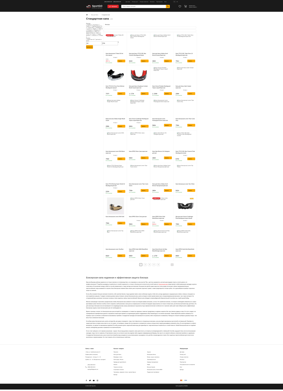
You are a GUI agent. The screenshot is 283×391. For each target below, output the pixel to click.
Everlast (95, 24)
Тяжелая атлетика (118, 367)
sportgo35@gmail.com (93, 369)
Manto (95, 28)
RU (174, 1)
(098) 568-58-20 (117, 1)
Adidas (89, 24)
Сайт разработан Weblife (182, 385)
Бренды (115, 374)
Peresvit (89, 30)
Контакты (152, 1)
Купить (120, 61)
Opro (100, 28)
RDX (96, 31)
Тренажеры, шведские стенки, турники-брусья (125, 372)
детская (98, 39)
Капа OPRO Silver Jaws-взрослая (138, 151)
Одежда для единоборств (120, 362)
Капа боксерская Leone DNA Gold (115, 216)
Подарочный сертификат (153, 372)
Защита (149, 352)
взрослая (90, 39)
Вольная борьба (151, 367)
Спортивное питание (119, 369)
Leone (89, 28)
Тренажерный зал (151, 359)
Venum (94, 35)
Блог (165, 1)
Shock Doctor (90, 32)
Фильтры (107, 24)
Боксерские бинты (151, 354)
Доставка (128, 1)
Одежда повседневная (152, 362)
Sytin (98, 32)
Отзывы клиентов (144, 1)
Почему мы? (135, 1)
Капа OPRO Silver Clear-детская (138, 216)
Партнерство (159, 1)
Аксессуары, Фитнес (118, 359)
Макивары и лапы (118, 357)
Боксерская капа (163, 284)
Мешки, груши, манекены (153, 357)
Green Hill (91, 27)
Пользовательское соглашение (187, 364)
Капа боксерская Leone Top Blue (114, 249)
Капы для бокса (117, 354)
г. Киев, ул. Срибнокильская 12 (92, 352)
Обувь (148, 364)
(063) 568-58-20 (108, 1)
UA (177, 1)
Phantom (97, 30)
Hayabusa (99, 27)
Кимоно (115, 364)
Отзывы (115, 57)
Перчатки (116, 352)
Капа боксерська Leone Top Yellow (185, 184)
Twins (94, 34)
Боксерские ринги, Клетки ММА (154, 369)
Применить (89, 47)
